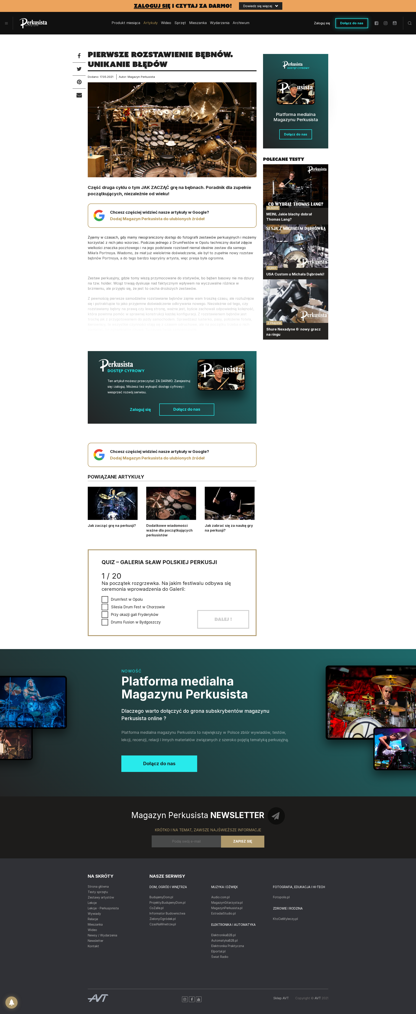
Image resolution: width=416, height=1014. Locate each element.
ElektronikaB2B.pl (223, 935)
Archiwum (241, 23)
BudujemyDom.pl (161, 897)
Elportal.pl (218, 951)
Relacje (93, 919)
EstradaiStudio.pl (223, 913)
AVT (318, 998)
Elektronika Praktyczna (227, 946)
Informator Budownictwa (167, 913)
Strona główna (98, 886)
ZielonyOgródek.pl (163, 919)
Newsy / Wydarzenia (102, 935)
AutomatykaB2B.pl (224, 940)
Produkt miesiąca (126, 23)
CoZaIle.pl (157, 908)
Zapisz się (242, 841)
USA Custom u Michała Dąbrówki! (295, 274)
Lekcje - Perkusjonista (103, 908)
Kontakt (93, 946)
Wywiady (94, 913)
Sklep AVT (281, 998)
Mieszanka (95, 924)
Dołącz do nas (351, 23)
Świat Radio (219, 957)
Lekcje (92, 903)
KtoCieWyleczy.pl (285, 919)
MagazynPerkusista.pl (226, 908)
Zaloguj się (322, 23)
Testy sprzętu (98, 892)
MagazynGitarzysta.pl (227, 902)
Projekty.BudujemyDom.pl (167, 902)
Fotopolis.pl (281, 897)
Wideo (166, 23)
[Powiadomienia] (11, 1002)
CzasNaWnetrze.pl (163, 924)
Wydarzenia (219, 23)
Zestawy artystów (101, 897)
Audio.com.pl (220, 897)
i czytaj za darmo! (183, 6)
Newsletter (95, 940)
